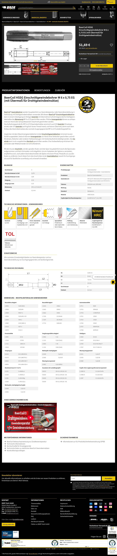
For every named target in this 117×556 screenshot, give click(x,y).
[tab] (16, 90)
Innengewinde (57, 119)
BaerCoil (7, 112)
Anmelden (108, 478)
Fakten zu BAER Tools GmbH (40, 524)
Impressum (64, 503)
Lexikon (33, 519)
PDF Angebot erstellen (96, 70)
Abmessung (19, 119)
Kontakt (33, 511)
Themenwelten (36, 503)
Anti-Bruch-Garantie (37, 522)
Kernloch (30, 141)
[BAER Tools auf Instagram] (103, 536)
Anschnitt (18, 149)
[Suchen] (74, 7)
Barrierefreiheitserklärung (68, 514)
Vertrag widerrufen (8, 524)
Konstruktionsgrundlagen (16, 450)
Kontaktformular (18, 519)
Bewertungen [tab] (42, 90)
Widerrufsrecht (65, 511)
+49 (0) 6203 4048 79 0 (93, 2)
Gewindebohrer (16, 112)
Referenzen (34, 506)
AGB (61, 509)
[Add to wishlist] (111, 44)
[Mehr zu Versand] (101, 520)
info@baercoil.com (12, 513)
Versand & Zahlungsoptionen (40, 514)
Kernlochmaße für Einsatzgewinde (19, 446)
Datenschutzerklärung (67, 506)
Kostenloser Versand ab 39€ (17, 2)
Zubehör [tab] (60, 90)
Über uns (34, 509)
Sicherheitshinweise (66, 516)
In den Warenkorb (102, 66)
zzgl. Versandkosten (91, 48)
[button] (113, 282)
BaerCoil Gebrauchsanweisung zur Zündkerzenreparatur (27, 441)
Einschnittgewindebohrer (65, 114)
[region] (39, 50)
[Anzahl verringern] (80, 66)
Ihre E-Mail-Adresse (76, 475)
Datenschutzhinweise (104, 486)
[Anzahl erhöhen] (88, 66)
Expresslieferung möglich (58, 2)
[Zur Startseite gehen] (8, 7)
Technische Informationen (16, 444)
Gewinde (35, 117)
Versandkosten (33, 554)
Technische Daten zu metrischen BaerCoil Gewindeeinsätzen (28, 448)
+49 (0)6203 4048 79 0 (11, 509)
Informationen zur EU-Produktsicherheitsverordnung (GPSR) (84, 441)
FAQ (32, 516)
